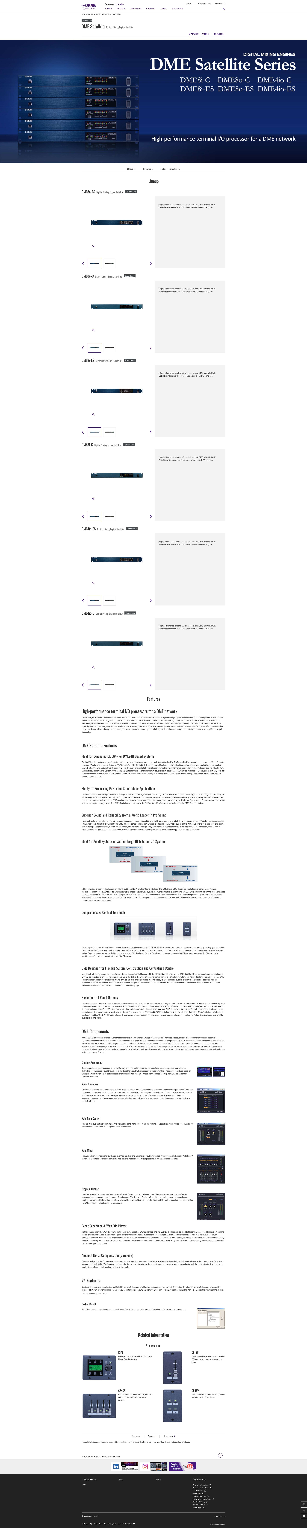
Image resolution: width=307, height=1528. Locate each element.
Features (147, 168)
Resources (150, 8)
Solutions (121, 8)
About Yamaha (198, 1479)
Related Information (169, 168)
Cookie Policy (127, 1524)
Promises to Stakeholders (202, 1499)
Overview (193, 33)
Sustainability (197, 1507)
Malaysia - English (206, 3)
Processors (106, 14)
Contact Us (85, 1524)
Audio (121, 4)
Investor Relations (199, 1505)
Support (163, 8)
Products (108, 8)
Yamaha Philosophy (199, 1496)
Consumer (218, 3)
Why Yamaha (177, 8)
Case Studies (135, 8)
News (120, 1479)
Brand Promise (198, 1490)
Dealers (189, 3)
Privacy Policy (112, 1524)
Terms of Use (98, 1524)
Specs (205, 33)
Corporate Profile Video (201, 1488)
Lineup (130, 168)
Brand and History (199, 1502)
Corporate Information (200, 1485)
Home (84, 14)
